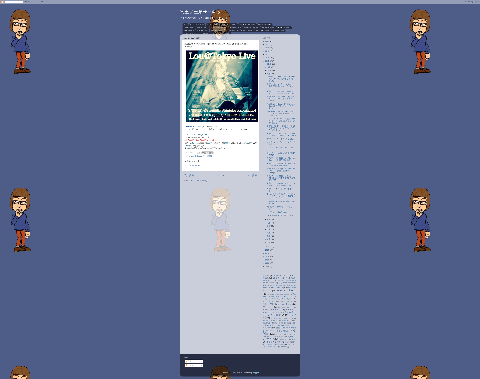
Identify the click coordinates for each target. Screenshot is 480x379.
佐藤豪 (280, 325)
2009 (267, 263)
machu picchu (291, 287)
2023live (276, 276)
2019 (267, 51)
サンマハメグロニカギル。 (277, 212)
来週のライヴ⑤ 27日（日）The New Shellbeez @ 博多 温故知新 (281, 159)
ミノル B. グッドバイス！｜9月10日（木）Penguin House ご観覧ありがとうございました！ (281, 196)
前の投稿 (252, 175)
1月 (268, 243)
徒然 (294, 339)
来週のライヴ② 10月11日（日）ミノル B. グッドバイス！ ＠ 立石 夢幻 (281, 92)
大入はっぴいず (283, 339)
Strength (187, 145)
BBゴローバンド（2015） (284, 27)
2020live (265, 276)
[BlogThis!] (205, 152)
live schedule (276, 287)
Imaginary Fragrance (289, 282)
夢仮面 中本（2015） (189, 30)
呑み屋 (287, 342)
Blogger (256, 373)
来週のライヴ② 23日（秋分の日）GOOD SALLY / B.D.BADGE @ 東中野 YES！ (281, 178)
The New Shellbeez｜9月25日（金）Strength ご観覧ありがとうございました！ (281, 106)
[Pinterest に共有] (212, 152)
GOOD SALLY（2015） (217, 30)
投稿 (189, 361)
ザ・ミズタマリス (268, 301)
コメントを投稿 (194, 165)
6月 (268, 226)
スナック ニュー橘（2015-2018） (192, 33)
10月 (269, 70)
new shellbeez (196, 156)
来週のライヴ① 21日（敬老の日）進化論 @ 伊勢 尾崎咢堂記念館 (281, 184)
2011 (267, 257)
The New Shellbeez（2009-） (229, 24)
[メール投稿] (198, 152)
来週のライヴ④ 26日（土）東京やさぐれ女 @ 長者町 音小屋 (281, 164)
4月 (268, 233)
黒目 (294, 323)
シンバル (280, 301)
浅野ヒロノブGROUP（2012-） (247, 24)
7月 (268, 223)
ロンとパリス (288, 318)
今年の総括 (269, 325)
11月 (269, 67)
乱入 (275, 347)
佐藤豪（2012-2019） (208, 33)
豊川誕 (270, 344)
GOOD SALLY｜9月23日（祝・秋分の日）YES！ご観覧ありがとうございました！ (281, 121)
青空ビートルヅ (271, 337)
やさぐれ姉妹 (289, 312)
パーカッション (285, 304)
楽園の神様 (277, 323)
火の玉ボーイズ (285, 320)
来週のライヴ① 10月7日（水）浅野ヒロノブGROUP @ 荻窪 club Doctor (280, 99)
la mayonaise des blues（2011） (219, 27)
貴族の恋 (286, 323)
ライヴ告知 (207, 156)
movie (268, 291)
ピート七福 (276, 310)
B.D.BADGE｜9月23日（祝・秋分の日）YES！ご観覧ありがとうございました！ (281, 113)
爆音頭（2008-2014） (235, 27)
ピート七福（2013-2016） (232, 30)
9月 (268, 74)
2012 (267, 253)
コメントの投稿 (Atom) (198, 181)
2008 (267, 266)
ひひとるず (275, 312)
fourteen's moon (283, 280)
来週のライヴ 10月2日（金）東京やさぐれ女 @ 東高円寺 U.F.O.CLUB (281, 134)
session (271, 294)
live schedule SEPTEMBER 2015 (280, 215)
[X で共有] (207, 152)
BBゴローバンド (280, 278)
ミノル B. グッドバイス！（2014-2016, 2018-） (196, 27)
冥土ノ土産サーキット (203, 12)
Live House (220, 33)
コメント (191, 365)
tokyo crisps (275, 296)
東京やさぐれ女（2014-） (264, 24)
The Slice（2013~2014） (268, 27)
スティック (289, 301)
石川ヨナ (282, 337)
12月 (269, 64)
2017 (267, 54)
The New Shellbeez (192, 126)
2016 (267, 58)
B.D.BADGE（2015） (202, 30)
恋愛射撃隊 (283, 347)
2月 (268, 239)
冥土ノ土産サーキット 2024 (197, 24)
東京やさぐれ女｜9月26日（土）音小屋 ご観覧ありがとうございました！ (281, 86)
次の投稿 (189, 175)
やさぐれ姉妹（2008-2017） (263, 30)
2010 (267, 260)
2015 (267, 61)
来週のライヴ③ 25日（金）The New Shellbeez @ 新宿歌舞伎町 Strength (281, 171)
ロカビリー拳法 (276, 318)
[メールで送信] (203, 152)
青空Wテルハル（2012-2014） (252, 27)
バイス (266, 306)
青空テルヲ (279, 334)
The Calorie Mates (283, 294)
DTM (272, 280)
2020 (267, 48)
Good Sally (274, 283)
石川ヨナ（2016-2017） (247, 30)
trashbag (285, 296)
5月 (268, 229)
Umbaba (276, 299)
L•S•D (267, 285)
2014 (267, 247)
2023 (267, 41)
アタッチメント (287, 299)
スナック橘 (267, 304)
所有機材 (228, 33)
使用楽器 (268, 328)
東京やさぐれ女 (273, 342)
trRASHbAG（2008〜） (213, 24)
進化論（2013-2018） (278, 30)
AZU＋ (286, 276)
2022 (267, 44)
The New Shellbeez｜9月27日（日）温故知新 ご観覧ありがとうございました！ (281, 79)
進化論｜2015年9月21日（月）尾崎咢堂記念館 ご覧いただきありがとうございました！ (281, 128)
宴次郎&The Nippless (269, 320)
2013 (267, 250)
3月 (268, 236)
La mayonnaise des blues (281, 285)
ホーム (185, 24)
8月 (268, 219)
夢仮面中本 (278, 344)
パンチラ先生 (281, 307)
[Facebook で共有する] (210, 152)
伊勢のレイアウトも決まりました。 (281, 139)
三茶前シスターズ (290, 325)
